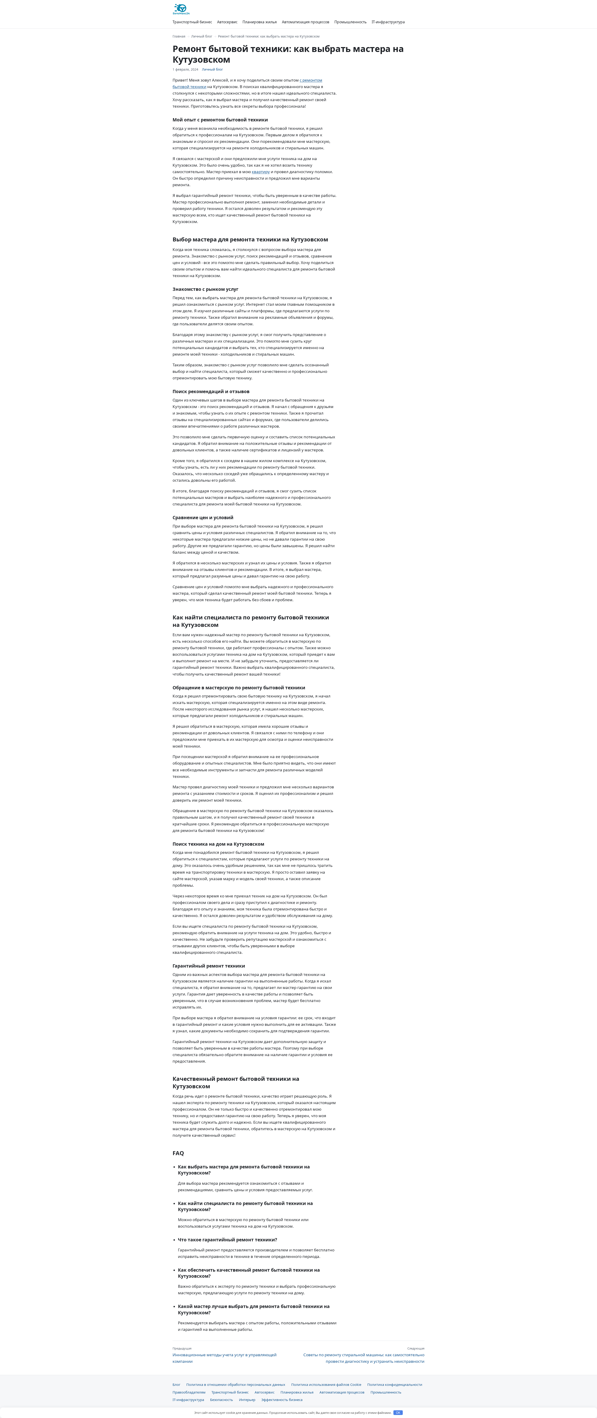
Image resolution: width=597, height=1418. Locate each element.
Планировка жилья (260, 21)
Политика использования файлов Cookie (326, 1384)
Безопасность (221, 1399)
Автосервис (227, 21)
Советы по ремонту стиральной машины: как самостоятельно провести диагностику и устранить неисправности (363, 1355)
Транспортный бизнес (192, 21)
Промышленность (350, 21)
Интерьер (247, 1399)
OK (398, 1413)
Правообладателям (189, 1392)
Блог (176, 1384)
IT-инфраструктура (388, 21)
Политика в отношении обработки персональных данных (235, 1384)
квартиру (261, 171)
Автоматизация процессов (305, 21)
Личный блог (201, 36)
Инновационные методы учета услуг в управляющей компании (225, 1355)
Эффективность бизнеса (281, 1399)
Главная (179, 36)
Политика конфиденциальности (394, 1384)
